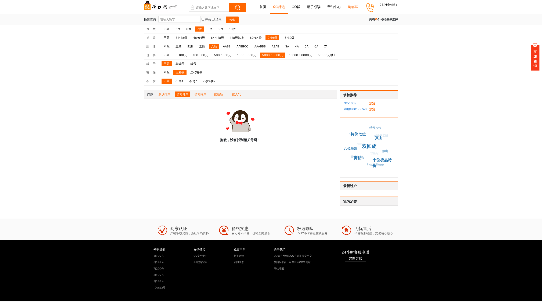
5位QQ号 (158, 255)
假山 (385, 151)
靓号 (193, 63)
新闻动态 (239, 262)
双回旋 (369, 146)
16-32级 (288, 37)
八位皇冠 (350, 148)
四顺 (190, 46)
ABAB (275, 46)
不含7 (193, 81)
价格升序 (182, 94)
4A (297, 46)
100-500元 (200, 55)
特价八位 (375, 127)
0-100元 (181, 55)
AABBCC (242, 46)
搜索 (232, 20)
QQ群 (296, 7)
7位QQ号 (158, 268)
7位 (199, 29)
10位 (232, 29)
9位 (220, 29)
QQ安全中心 (200, 255)
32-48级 (181, 37)
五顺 (202, 46)
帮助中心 (334, 7)
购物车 (353, 7)
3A (287, 46)
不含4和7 (209, 81)
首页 (263, 7)
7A (325, 46)
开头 (207, 19)
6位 (188, 29)
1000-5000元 (246, 55)
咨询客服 (355, 258)
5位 (178, 29)
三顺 (178, 46)
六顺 (214, 46)
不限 (167, 29)
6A (316, 46)
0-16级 (272, 37)
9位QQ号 (158, 281)
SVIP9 (353, 134)
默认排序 (164, 94)
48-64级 (199, 37)
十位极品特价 (382, 163)
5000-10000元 (272, 55)
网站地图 (279, 268)
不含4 (179, 81)
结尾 (218, 19)
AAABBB (260, 46)
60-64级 (256, 37)
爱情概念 (356, 156)
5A (306, 46)
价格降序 (200, 94)
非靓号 (180, 63)
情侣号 (361, 143)
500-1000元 (222, 55)
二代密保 (196, 72)
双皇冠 (375, 153)
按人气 (236, 94)
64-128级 (217, 37)
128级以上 (237, 37)
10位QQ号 (159, 287)
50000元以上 (327, 55)
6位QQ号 (158, 262)
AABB (227, 46)
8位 (210, 29)
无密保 (180, 72)
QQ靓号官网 (200, 262)
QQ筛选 (279, 7)
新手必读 (314, 7)
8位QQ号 (158, 274)
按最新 (218, 94)
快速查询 (150, 19)
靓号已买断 (381, 135)
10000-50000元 (300, 55)
